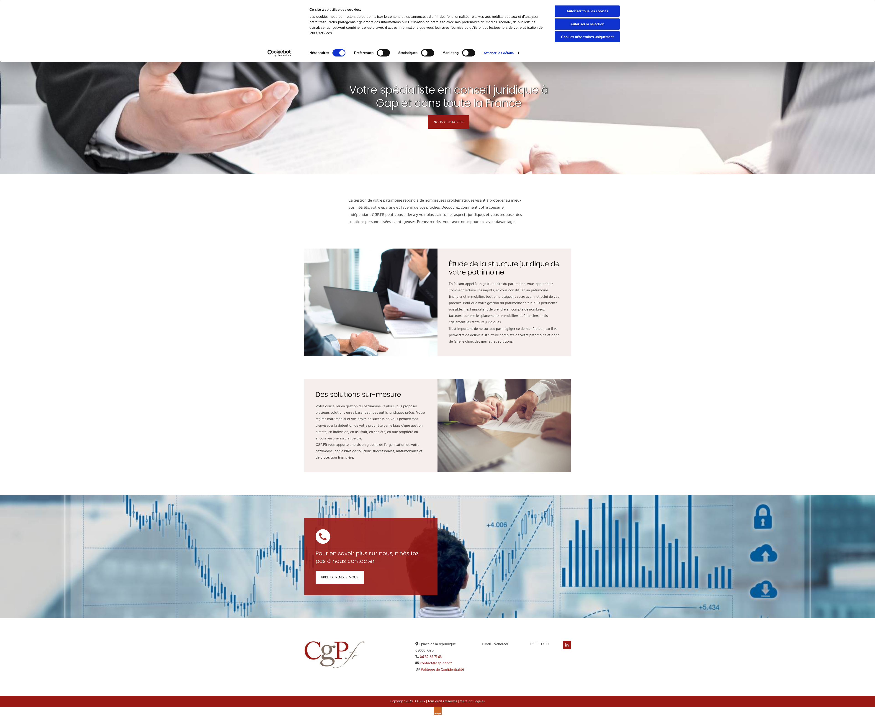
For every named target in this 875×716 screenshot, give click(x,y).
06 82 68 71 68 (431, 657)
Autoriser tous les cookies (587, 11)
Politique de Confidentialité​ (442, 670)
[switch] (383, 52)
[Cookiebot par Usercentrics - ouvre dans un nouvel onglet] (279, 53)
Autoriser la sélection (587, 24)
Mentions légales (472, 701)
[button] (448, 121)
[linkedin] (567, 645)
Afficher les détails (499, 53)
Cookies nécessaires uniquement (587, 37)
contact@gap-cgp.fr (436, 663)
